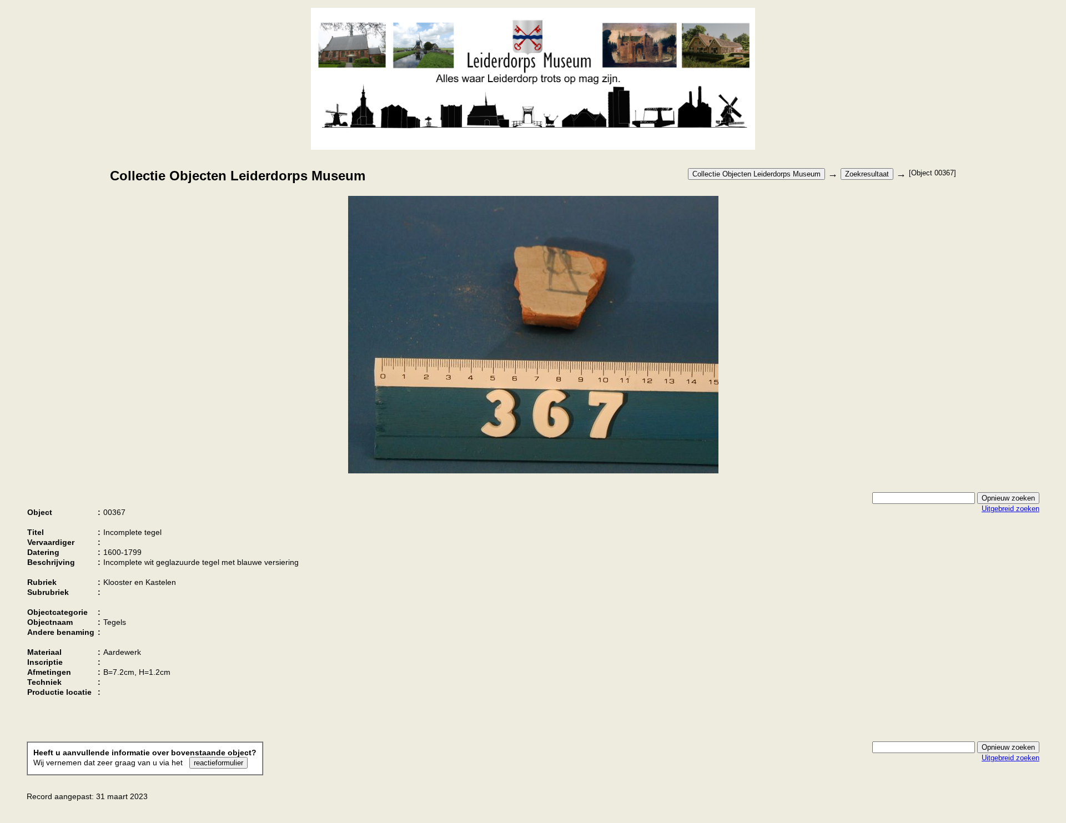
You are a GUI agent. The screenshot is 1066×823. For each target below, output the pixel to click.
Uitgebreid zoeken (1010, 508)
